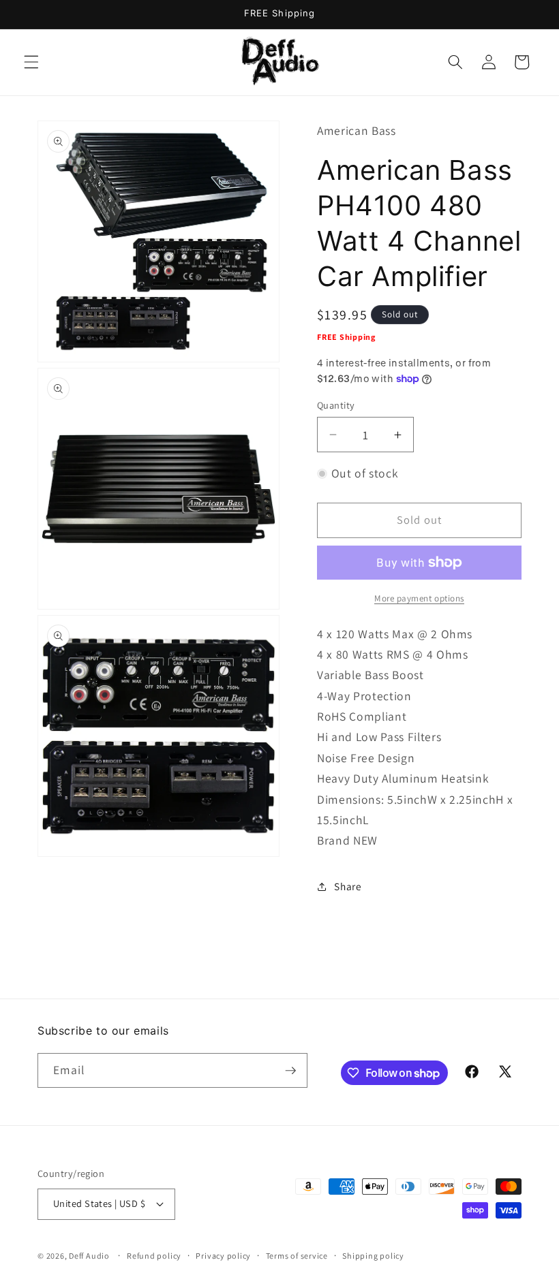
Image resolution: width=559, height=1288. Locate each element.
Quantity (336, 404)
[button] (31, 62)
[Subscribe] (290, 1070)
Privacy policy (223, 1256)
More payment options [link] (419, 598)
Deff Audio (89, 1256)
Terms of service (297, 1256)
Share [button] (347, 886)
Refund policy (154, 1256)
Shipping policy (373, 1256)
